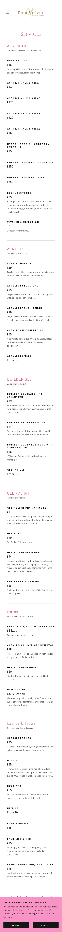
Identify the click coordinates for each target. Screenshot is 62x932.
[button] (9, 13)
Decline (16, 925)
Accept (45, 925)
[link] (31, 12)
